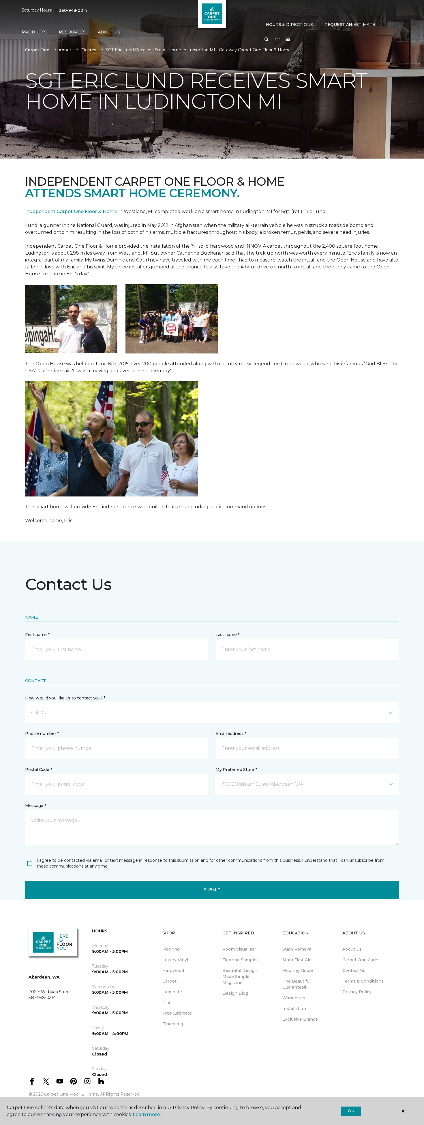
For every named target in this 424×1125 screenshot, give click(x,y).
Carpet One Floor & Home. (71, 1094)
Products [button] (34, 32)
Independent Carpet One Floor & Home (71, 211)
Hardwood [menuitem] (173, 970)
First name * (37, 635)
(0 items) (288, 39)
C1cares (88, 49)
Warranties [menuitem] (293, 997)
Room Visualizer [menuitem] (239, 949)
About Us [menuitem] (352, 949)
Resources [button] (72, 32)
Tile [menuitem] (166, 1002)
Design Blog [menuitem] (235, 993)
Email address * (230, 733)
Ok (351, 1110)
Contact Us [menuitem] (353, 970)
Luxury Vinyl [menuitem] (175, 959)
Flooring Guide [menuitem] (297, 970)
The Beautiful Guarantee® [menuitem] (296, 984)
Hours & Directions (289, 24)
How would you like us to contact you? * (65, 698)
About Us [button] (109, 32)
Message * (35, 806)
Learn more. (147, 1114)
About (65, 49)
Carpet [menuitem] (169, 981)
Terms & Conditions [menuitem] (363, 981)
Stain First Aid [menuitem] (297, 959)
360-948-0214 (73, 10)
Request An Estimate (349, 24)
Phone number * (42, 733)
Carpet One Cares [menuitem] (361, 959)
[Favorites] (277, 39)
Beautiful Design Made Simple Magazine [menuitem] (239, 976)
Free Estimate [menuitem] (177, 1013)
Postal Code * (38, 769)
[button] (266, 39)
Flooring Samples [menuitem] (240, 959)
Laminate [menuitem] (172, 991)
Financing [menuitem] (172, 1023)
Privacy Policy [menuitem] (357, 991)
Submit (212, 889)
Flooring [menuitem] (171, 949)
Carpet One (37, 49)
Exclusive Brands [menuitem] (300, 1019)
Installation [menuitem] (294, 1008)
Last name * (227, 635)
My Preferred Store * (236, 769)
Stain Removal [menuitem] (297, 949)
